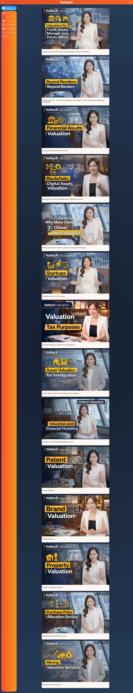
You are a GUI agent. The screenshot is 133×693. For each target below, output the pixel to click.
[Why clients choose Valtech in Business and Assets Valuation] (75, 224)
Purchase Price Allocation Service (54, 636)
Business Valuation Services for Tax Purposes (58, 345)
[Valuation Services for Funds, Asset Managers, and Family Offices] (75, 28)
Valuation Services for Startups (53, 296)
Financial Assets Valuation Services (55, 151)
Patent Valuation (48, 490)
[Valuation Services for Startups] (75, 273)
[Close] (3, 2)
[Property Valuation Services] (75, 564)
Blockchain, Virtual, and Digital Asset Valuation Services (62, 199)
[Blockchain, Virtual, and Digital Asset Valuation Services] (75, 176)
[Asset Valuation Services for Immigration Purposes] (75, 370)
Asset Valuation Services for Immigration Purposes (60, 393)
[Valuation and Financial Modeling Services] (75, 418)
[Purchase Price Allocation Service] (75, 612)
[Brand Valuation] (75, 515)
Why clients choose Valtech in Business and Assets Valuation (64, 248)
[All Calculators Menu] (130, 2)
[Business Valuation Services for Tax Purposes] (75, 321)
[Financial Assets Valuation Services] (75, 127)
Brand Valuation (48, 539)
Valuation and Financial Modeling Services (57, 442)
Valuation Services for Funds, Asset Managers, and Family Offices (66, 52)
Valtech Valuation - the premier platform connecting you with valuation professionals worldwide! (73, 101)
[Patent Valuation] (75, 467)
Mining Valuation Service (51, 684)
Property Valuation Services (52, 587)
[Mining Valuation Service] (75, 661)
